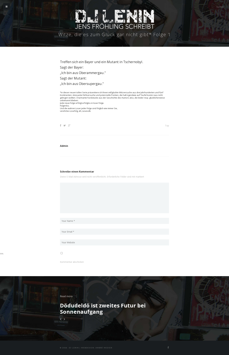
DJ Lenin (74, 348)
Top (167, 125)
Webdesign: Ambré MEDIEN (96, 348)
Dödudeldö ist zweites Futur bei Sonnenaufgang (103, 308)
